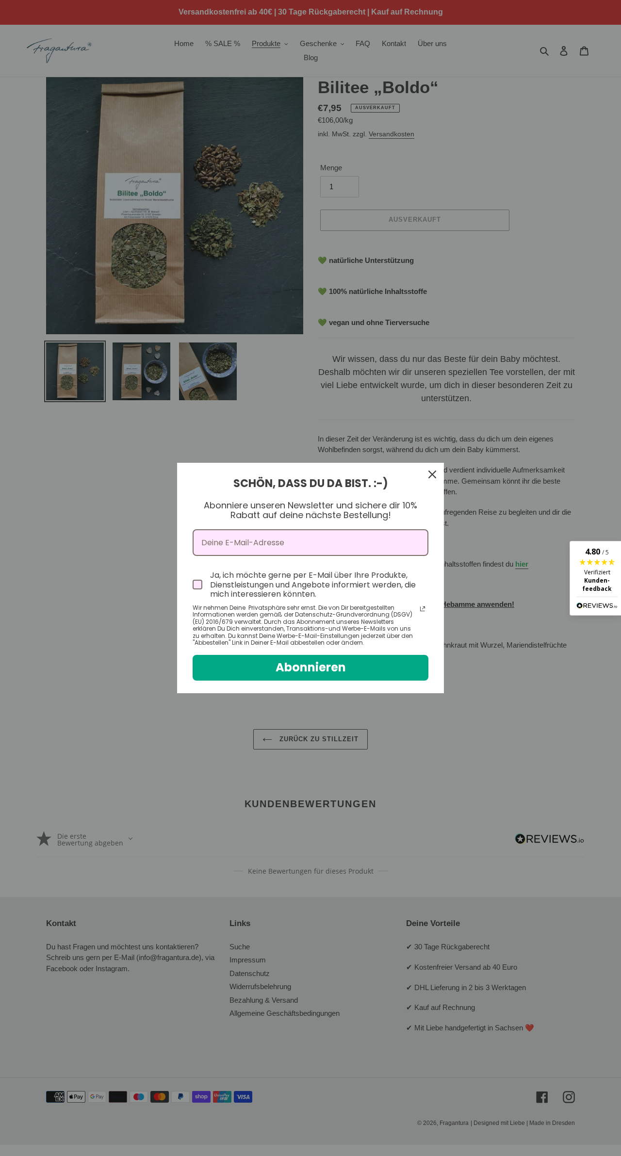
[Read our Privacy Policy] (422, 609)
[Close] (432, 474)
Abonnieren (311, 667)
